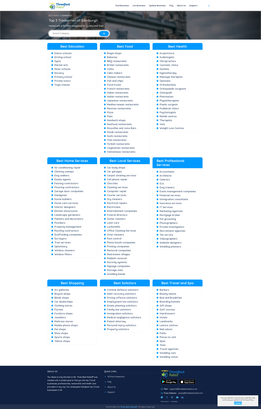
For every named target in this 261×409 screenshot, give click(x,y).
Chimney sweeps (64, 171)
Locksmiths (113, 226)
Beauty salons (168, 293)
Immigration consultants (174, 199)
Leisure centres (169, 325)
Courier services (116, 195)
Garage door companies (68, 191)
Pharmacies (166, 96)
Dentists (164, 69)
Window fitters (63, 254)
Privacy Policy (248, 400)
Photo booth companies (121, 242)
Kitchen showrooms (66, 211)
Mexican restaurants (119, 108)
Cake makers (114, 73)
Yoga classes (62, 84)
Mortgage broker (170, 215)
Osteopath (166, 92)
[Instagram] (172, 397)
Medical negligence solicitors (124, 317)
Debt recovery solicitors (121, 293)
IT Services (166, 207)
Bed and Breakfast (171, 297)
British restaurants (118, 65)
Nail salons (166, 329)
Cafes (110, 69)
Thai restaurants (116, 140)
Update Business (157, 5)
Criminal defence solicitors (122, 289)
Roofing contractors (66, 230)
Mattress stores (63, 321)
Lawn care (113, 222)
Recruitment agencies (172, 230)
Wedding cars (168, 352)
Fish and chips (115, 80)
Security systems (117, 262)
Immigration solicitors (120, 313)
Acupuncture (167, 53)
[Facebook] (162, 397)
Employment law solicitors (122, 301)
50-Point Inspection (116, 376)
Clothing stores (63, 305)
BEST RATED (54, 15)
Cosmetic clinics (169, 65)
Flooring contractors (66, 187)
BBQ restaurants (117, 61)
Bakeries (112, 57)
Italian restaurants (118, 96)
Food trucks (114, 84)
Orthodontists (168, 84)
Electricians (113, 207)
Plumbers (59, 222)
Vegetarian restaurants (121, 147)
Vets (162, 124)
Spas (162, 341)
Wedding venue (169, 356)
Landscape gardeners (67, 214)
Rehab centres (168, 116)
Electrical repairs (117, 203)
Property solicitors (118, 329)
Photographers (169, 222)
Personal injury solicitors (121, 325)
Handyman (60, 195)
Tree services (62, 242)
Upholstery (60, 246)
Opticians (165, 80)
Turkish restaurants (118, 143)
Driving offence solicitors (122, 297)
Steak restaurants (117, 132)
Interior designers (64, 207)
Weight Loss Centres (172, 128)
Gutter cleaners (116, 218)
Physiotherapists (169, 100)
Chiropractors (168, 61)
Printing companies (118, 246)
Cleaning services (117, 187)
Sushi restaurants (117, 136)
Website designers (170, 242)
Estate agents (62, 179)
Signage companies (118, 266)
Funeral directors (117, 214)
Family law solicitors (119, 309)
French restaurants (118, 88)
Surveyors (60, 238)
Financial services (170, 195)
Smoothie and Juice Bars (121, 128)
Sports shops (62, 337)
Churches (112, 183)
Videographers (168, 238)
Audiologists (167, 57)
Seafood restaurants (119, 124)
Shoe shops (61, 333)
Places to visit (168, 337)
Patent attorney (116, 321)
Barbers (164, 289)
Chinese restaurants (118, 76)
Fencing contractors (66, 183)
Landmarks (166, 321)
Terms (174, 401)
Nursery (59, 73)
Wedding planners (170, 246)
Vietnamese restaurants (121, 151)
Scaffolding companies (68, 234)
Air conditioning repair (67, 167)
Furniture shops (63, 313)
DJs (162, 183)
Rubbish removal (117, 258)
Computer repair (117, 191)
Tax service (166, 234)
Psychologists (168, 112)
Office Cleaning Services (121, 230)
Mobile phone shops (66, 325)
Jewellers (60, 317)
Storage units (115, 270)
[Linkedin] (182, 397)
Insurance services (171, 203)
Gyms (57, 61)
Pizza (110, 112)
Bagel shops (114, 53)
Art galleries (61, 289)
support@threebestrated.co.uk (183, 389)
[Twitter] (167, 397)
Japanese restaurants (120, 100)
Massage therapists (171, 76)
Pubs (110, 116)
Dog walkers (61, 175)
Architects (166, 175)
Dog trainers (167, 187)
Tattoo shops (62, 341)
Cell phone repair (117, 179)
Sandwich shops (116, 120)
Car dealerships (63, 301)
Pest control (114, 238)
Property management (67, 226)
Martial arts (61, 65)
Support (193, 5)
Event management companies (178, 191)
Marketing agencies (171, 211)
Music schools (62, 69)
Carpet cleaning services (121, 175)
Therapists (166, 120)
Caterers (165, 179)
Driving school (62, 57)
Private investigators (172, 226)
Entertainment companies (122, 211)
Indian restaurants (117, 92)
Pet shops (60, 329)
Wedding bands (116, 274)
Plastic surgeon (169, 104)
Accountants (167, 171)
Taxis (163, 345)
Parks (163, 333)
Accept (237, 403)
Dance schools (63, 53)
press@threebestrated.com (190, 393)
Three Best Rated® (128, 407)
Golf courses (167, 309)
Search (203, 14)
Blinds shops (61, 297)
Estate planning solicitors (122, 305)
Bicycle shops (62, 293)
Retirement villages (118, 254)
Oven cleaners (115, 234)
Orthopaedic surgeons (173, 88)
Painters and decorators (68, 218)
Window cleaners (64, 250)
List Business (139, 5)
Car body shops (116, 167)
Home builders (63, 199)
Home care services (66, 203)
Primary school (63, 76)
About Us (181, 5)
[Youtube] (177, 397)
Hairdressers (167, 313)
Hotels (163, 317)
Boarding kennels (170, 301)
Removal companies (119, 250)
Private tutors (62, 80)
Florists (58, 309)
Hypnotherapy (168, 73)
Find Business (122, 5)
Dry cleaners (114, 199)
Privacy (165, 401)
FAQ (171, 5)
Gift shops (166, 305)
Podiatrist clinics (169, 108)
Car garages (114, 171)
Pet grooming (168, 219)
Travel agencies (169, 349)
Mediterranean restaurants (123, 104)
